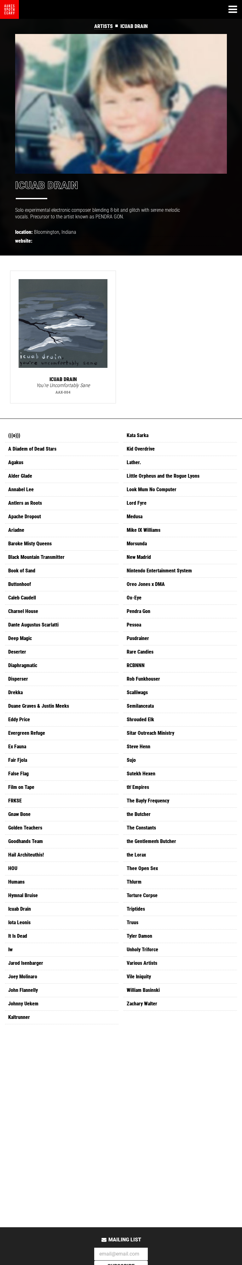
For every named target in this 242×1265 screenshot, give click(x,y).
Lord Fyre (137, 503)
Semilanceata (140, 706)
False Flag (18, 774)
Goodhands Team (25, 841)
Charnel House (23, 611)
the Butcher (139, 814)
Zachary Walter (142, 1004)
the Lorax (136, 855)
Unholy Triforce (142, 950)
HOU (12, 868)
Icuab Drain (19, 909)
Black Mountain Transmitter (36, 557)
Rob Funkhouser (143, 679)
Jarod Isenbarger (25, 963)
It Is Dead (17, 936)
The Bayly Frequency (148, 801)
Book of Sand (21, 571)
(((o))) (14, 435)
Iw (10, 950)
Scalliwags (137, 692)
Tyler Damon (139, 936)
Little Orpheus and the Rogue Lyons (163, 476)
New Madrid (139, 557)
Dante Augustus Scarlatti (33, 625)
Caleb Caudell (22, 598)
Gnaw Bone (19, 814)
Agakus (15, 462)
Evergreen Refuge (26, 733)
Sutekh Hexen (141, 774)
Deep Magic (20, 638)
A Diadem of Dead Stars (32, 449)
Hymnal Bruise (23, 895)
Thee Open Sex (142, 868)
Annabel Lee (21, 489)
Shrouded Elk (140, 719)
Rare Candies (140, 652)
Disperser (18, 679)
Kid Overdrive (141, 449)
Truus (132, 922)
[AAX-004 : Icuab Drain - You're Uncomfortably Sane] (63, 323)
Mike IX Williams (143, 530)
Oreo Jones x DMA (146, 584)
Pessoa (134, 625)
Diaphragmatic (22, 665)
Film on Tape (21, 787)
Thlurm (134, 882)
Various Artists (142, 963)
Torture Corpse (142, 895)
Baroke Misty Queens (30, 544)
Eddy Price (19, 719)
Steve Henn (138, 747)
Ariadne (16, 530)
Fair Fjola (17, 760)
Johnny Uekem (23, 1004)
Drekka (15, 692)
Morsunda (137, 544)
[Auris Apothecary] (9, 9)
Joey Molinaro (22, 977)
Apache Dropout (24, 517)
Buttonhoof (19, 584)
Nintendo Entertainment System (159, 571)
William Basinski (143, 990)
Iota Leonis (19, 922)
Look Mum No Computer (151, 489)
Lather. (134, 462)
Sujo (131, 760)
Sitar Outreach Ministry (150, 733)
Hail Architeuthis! (26, 855)
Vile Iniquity (139, 977)
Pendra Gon (138, 611)
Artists (103, 26)
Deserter (17, 652)
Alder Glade (20, 476)
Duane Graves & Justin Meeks (38, 706)
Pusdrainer (138, 638)
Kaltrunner (19, 1017)
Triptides (136, 909)
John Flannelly (23, 990)
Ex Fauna (17, 747)
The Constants (141, 828)
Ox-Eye (134, 598)
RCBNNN (136, 665)
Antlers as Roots (25, 503)
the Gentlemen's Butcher (151, 841)
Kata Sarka (137, 435)
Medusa (134, 517)
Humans (16, 882)
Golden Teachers (25, 828)
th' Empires (138, 787)
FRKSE (15, 801)
